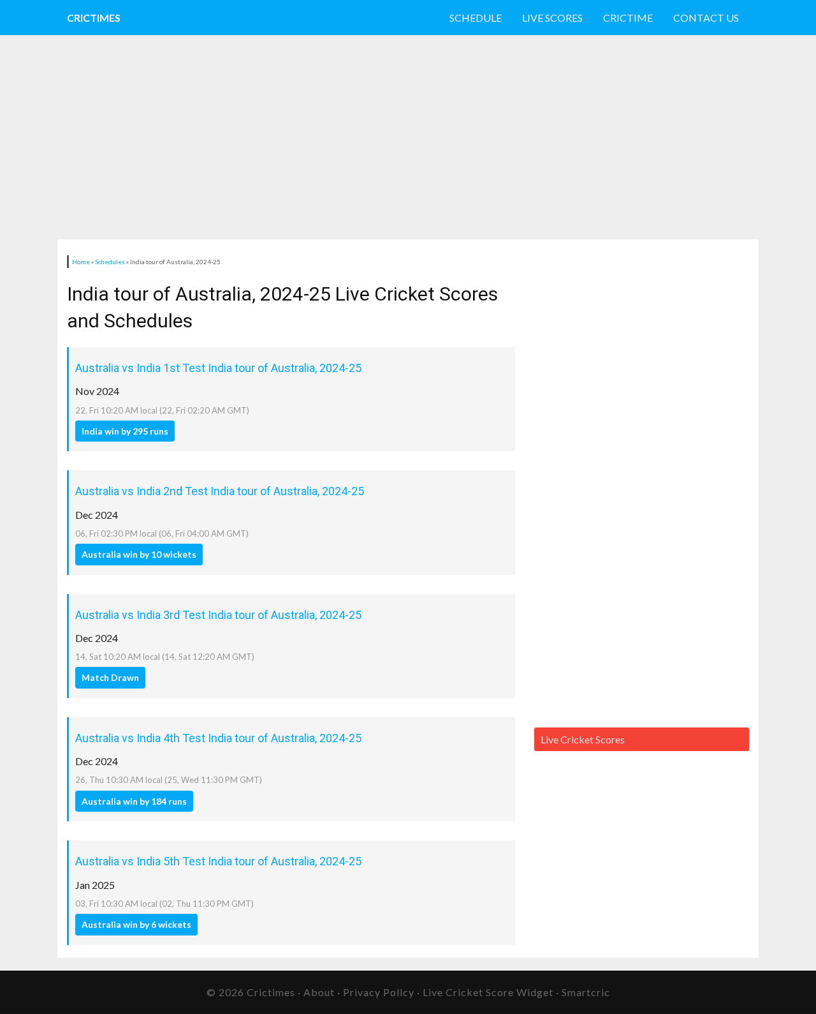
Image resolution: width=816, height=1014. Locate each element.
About (319, 992)
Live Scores (552, 17)
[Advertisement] (363, 137)
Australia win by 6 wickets (136, 924)
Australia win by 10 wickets (139, 554)
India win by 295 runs (125, 431)
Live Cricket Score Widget (488, 992)
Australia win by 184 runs (134, 801)
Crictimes (93, 17)
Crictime (628, 17)
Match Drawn (110, 677)
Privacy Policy (378, 992)
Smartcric (586, 992)
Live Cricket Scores (583, 739)
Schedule (475, 17)
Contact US (706, 17)
